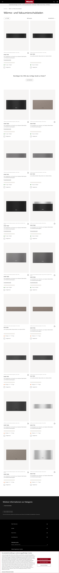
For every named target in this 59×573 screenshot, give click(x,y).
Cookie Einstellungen (44, 565)
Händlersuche (14, 542)
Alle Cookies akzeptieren (44, 559)
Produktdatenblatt (7, 60)
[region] (29, 562)
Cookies (12, 571)
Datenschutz (8, 571)
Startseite (5, 8)
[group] (16, 45)
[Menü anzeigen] (2, 1)
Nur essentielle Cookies (44, 562)
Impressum (4, 571)
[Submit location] (47, 544)
